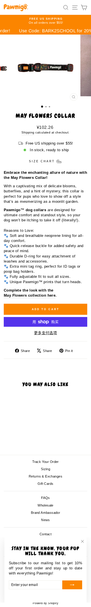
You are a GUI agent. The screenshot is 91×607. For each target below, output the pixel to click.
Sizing (45, 469)
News (45, 520)
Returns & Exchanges (45, 476)
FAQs (45, 498)
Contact (45, 534)
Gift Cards (45, 483)
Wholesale (45, 505)
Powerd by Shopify (45, 603)
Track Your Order (45, 462)
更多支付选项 (45, 333)
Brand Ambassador (45, 512)
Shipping (27, 132)
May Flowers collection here (29, 295)
